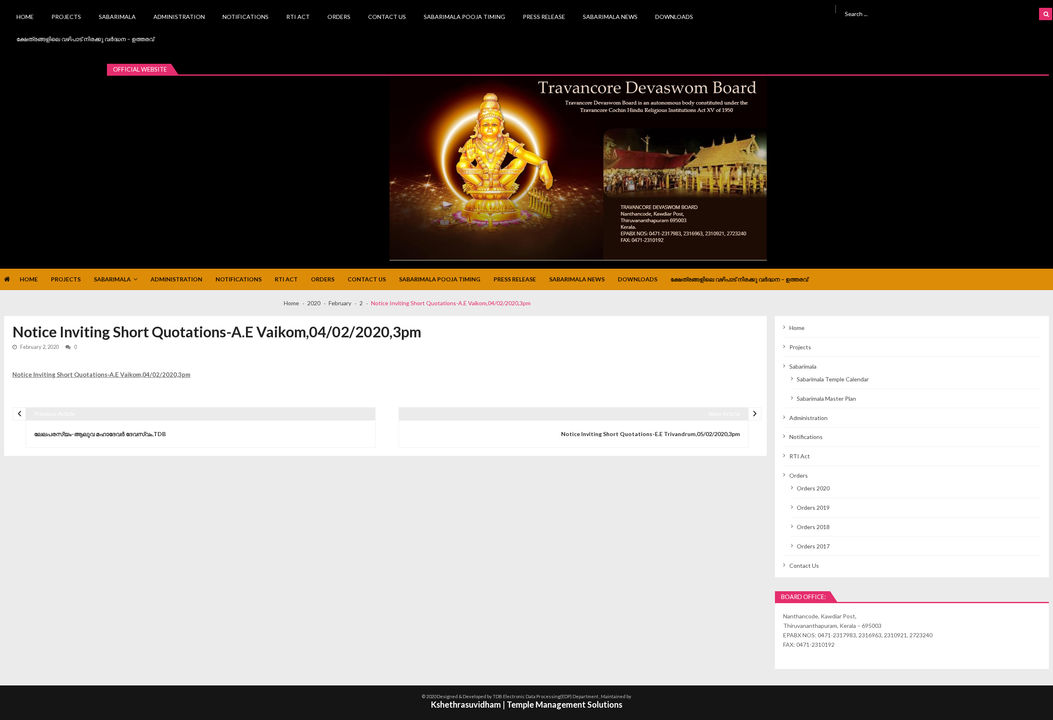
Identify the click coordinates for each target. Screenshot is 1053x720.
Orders (338, 16)
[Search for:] (918, 13)
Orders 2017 (813, 546)
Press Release (544, 16)
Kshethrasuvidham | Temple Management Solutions (526, 704)
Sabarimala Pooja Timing (464, 16)
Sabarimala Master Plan (826, 398)
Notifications (246, 16)
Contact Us (387, 16)
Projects (66, 16)
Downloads (674, 16)
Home (25, 16)
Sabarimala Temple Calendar (833, 379)
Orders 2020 (813, 488)
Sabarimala (117, 16)
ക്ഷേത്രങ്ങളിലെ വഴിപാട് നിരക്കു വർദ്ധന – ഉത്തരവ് (85, 38)
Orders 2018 (813, 526)
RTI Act (298, 16)
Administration (179, 16)
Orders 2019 (813, 507)
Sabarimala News (610, 16)
